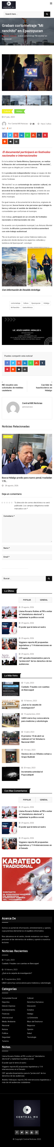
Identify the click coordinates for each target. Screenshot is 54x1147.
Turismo (5, 1041)
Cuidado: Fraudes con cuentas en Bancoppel (20, 963)
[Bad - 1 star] (2, 502)
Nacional (5, 1025)
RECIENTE (10, 600)
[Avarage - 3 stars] (7, 502)
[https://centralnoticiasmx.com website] (31, 124)
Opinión (30, 1029)
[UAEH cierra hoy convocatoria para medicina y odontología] (10, 720)
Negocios (31, 1025)
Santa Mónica (28, 307)
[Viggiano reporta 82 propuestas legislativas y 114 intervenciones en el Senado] (9, 643)
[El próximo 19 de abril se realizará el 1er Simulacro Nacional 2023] (10, 738)
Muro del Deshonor (35, 1021)
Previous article (9, 382)
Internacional (7, 1018)
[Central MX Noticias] (33, 124)
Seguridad (6, 1037)
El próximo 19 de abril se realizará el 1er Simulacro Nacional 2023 (33, 739)
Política (5, 1033)
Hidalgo (19, 111)
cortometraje (15, 303)
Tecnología (31, 1037)
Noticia (5, 1029)
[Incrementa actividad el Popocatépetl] (10, 774)
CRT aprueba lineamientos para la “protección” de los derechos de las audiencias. (35, 661)
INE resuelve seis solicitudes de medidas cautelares (12, 388)
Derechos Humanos (35, 1002)
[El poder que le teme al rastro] (9, 628)
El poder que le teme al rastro (32, 627)
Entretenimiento (8, 1010)
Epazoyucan (36, 303)
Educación (31, 1006)
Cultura (25, 303)
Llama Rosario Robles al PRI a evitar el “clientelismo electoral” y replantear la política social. (35, 614)
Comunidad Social (9, 998)
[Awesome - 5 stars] (12, 502)
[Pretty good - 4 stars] (9, 502)
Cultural (13, 36)
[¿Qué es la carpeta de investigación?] (10, 704)
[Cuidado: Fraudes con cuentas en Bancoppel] (10, 689)
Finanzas (5, 1014)
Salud (29, 1033)
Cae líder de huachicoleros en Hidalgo (44, 388)
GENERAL (44, 600)
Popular (27, 600)
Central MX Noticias (32, 403)
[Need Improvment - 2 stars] (4, 502)
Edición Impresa (8, 1006)
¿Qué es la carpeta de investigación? (17, 973)
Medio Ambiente (8, 1021)
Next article (46, 382)
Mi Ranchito (15, 307)
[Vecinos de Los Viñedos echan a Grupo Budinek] (10, 756)
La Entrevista (32, 1018)
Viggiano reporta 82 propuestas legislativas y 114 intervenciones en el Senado (35, 645)
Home (6, 36)
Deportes (6, 1002)
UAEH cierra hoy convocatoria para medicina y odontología (26, 983)
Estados (30, 1010)
